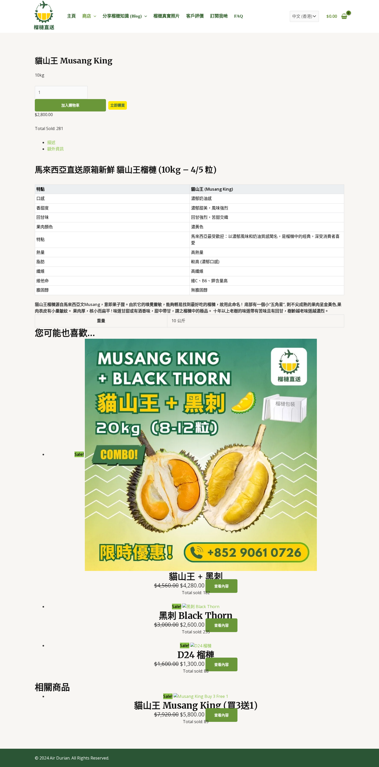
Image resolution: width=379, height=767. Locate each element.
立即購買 (117, 105)
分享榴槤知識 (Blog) (122, 16)
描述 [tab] (51, 142)
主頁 (71, 16)
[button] (93, 16)
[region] (189, 242)
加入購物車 (70, 105)
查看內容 (221, 586)
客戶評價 (195, 16)
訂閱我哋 (219, 16)
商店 (86, 16)
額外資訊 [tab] (55, 149)
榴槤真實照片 (166, 16)
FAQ (238, 16)
